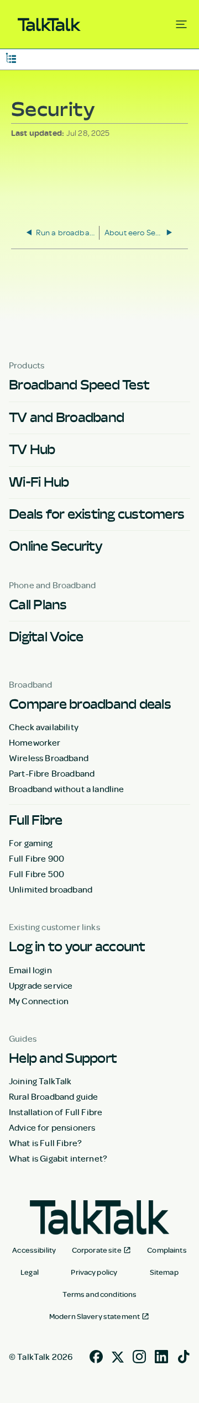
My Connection (39, 1000)
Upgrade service (40, 985)
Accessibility (34, 1250)
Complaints (166, 1250)
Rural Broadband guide (53, 1096)
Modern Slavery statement (94, 1316)
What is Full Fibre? (45, 1142)
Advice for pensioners (52, 1127)
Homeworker (35, 742)
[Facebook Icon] (96, 1355)
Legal (29, 1272)
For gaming (31, 842)
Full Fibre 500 (36, 873)
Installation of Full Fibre (55, 1111)
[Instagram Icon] (139, 1355)
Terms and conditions (99, 1294)
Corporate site (97, 1250)
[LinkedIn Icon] (161, 1355)
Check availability (43, 726)
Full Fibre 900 (36, 858)
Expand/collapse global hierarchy (11, 57)
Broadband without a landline (66, 788)
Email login (30, 969)
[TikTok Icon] (183, 1355)
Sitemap (164, 1272)
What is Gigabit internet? (58, 1158)
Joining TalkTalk (40, 1080)
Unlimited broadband (50, 889)
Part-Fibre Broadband (52, 773)
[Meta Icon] (118, 1355)
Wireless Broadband (48, 757)
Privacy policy (94, 1272)
